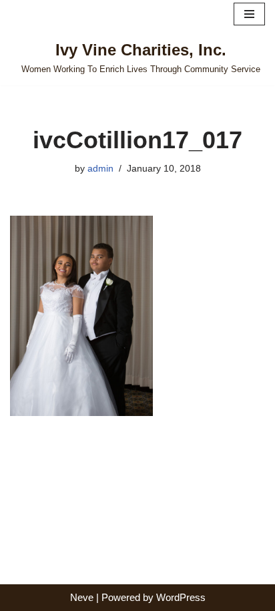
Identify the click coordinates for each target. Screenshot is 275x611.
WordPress (181, 597)
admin (100, 169)
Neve (81, 597)
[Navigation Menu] (249, 14)
